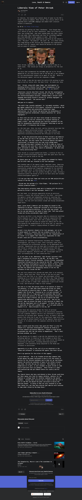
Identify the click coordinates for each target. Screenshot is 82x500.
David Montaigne (24, 10)
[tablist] (23, 423)
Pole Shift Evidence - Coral (27, 442)
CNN (49, 89)
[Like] (19, 14)
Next (60, 414)
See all (20, 472)
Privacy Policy (50, 484)
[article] (41, 445)
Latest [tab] (22, 439)
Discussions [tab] (27, 439)
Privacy (41, 491)
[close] (53, 466)
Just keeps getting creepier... (28, 452)
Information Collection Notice (40, 484)
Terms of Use (47, 483)
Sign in (78, 2)
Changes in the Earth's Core (24, 454)
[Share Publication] (66, 2)
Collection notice (50, 491)
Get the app (47, 494)
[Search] (63, 2)
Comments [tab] (20, 423)
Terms (44, 491)
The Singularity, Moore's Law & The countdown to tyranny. (35, 462)
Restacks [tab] (26, 423)
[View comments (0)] (22, 14)
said (35, 180)
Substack (35, 497)
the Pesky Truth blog (31, 26)
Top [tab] (19, 439)
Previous (22, 414)
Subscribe (71, 2)
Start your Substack (37, 494)
